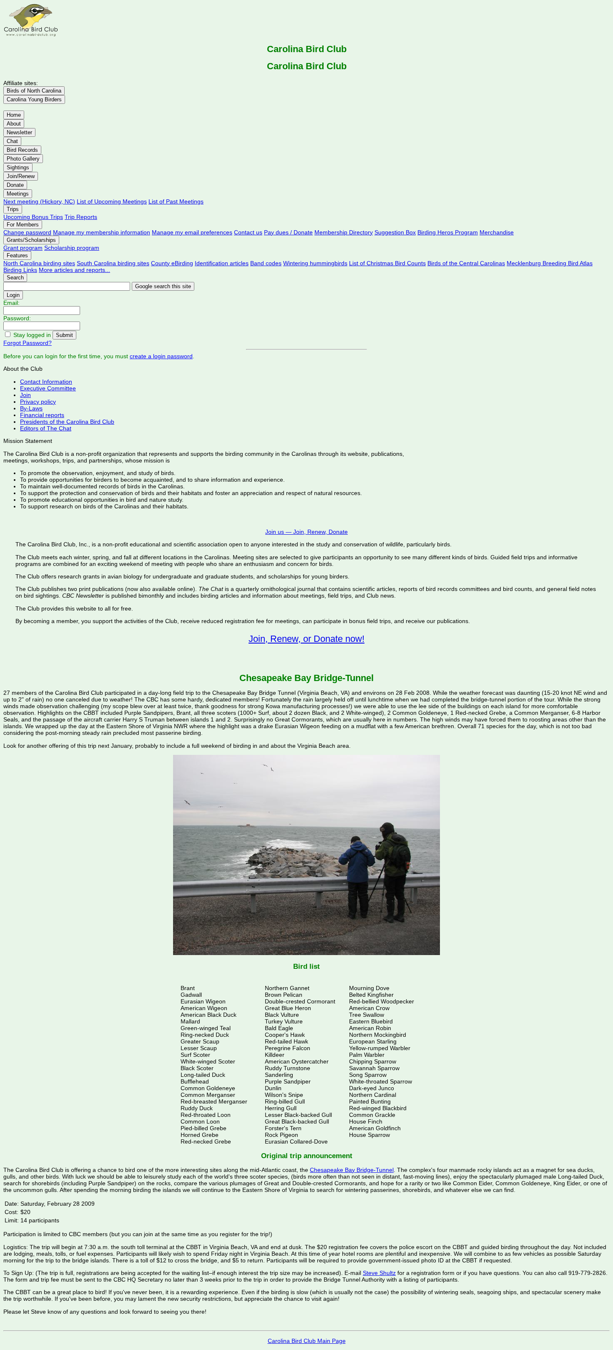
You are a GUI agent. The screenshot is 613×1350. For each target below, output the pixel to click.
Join (25, 395)
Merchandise (497, 232)
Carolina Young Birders (34, 99)
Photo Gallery (23, 159)
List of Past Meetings (175, 201)
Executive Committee (48, 388)
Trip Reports (81, 217)
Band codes (265, 263)
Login (13, 295)
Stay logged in (32, 335)
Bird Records (22, 150)
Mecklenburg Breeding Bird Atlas (550, 263)
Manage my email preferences (192, 232)
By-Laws (31, 408)
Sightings (18, 167)
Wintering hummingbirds (315, 263)
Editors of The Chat (45, 428)
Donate (15, 185)
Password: (17, 318)
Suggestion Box (395, 232)
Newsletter (19, 132)
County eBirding (172, 263)
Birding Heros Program (447, 232)
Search (15, 277)
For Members (23, 224)
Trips (13, 209)
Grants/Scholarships (31, 240)
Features (17, 255)
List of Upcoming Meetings (112, 201)
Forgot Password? (27, 342)
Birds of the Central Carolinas (466, 263)
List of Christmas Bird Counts (387, 263)
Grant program (23, 247)
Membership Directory (343, 232)
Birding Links (20, 269)
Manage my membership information (101, 232)
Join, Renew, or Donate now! (306, 639)
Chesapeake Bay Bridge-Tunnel (352, 1169)
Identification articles (222, 263)
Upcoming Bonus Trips (33, 217)
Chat (12, 141)
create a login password (161, 356)
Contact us (248, 232)
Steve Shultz (379, 1273)
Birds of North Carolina (34, 91)
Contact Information (46, 381)
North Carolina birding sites (39, 263)
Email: (11, 302)
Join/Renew (21, 176)
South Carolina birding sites (113, 263)
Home (14, 115)
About (14, 124)
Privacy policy (38, 401)
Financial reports (42, 415)
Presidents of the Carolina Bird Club (67, 421)
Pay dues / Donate (288, 232)
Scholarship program (71, 247)
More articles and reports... (74, 269)
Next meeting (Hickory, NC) (39, 201)
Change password (27, 232)
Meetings (18, 194)
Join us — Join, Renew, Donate (306, 531)
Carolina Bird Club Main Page (307, 1340)
